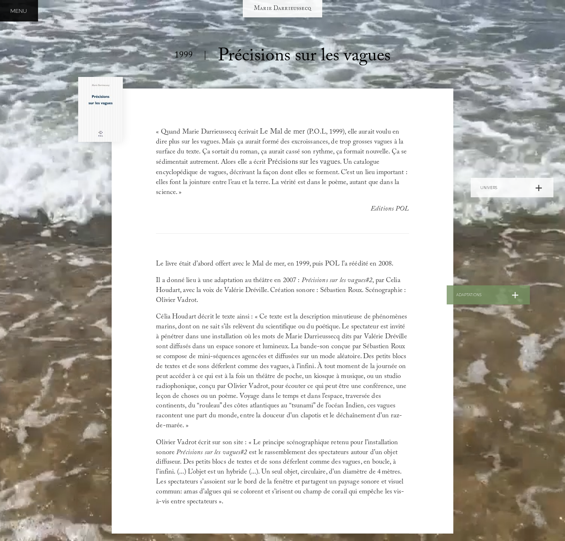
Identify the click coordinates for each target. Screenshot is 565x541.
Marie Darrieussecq (282, 8)
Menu (18, 10)
